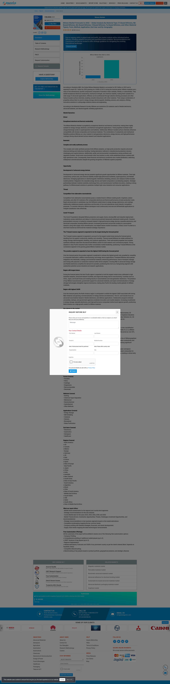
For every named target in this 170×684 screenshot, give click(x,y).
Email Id (71, 340)
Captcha (71, 357)
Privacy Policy (91, 367)
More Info (70, 679)
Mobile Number (98, 340)
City (95, 350)
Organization (72, 350)
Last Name (97, 333)
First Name (72, 333)
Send (74, 371)
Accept (62, 679)
